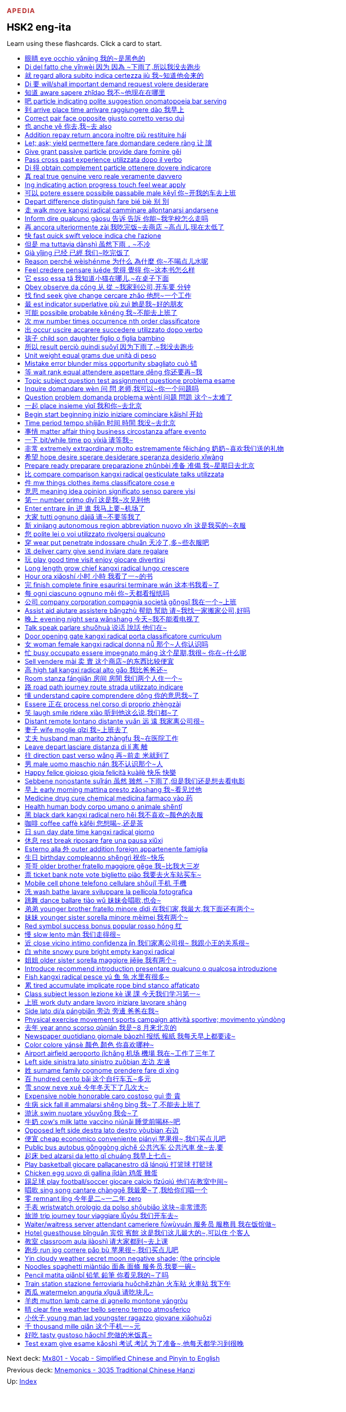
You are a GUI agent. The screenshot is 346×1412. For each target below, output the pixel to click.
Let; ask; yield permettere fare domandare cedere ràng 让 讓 (118, 143)
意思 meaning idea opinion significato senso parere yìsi (110, 491)
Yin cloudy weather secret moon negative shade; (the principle (122, 1259)
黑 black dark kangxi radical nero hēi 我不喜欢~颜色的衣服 (114, 815)
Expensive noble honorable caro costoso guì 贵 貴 (103, 1096)
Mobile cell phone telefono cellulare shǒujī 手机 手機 (106, 883)
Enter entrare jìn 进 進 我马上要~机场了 (85, 508)
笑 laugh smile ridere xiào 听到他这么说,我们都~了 (101, 713)
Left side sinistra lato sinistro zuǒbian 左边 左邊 (97, 1062)
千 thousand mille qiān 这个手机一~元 (83, 1326)
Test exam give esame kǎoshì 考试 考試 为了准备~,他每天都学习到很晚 (134, 1344)
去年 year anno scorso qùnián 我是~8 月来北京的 (101, 1028)
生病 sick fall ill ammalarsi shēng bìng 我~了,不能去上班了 (112, 1105)
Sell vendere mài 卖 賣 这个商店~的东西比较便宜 (99, 661)
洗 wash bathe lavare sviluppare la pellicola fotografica (108, 892)
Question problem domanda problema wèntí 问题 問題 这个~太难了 (128, 397)
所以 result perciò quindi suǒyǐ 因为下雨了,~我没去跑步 (109, 347)
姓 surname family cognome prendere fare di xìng (102, 1070)
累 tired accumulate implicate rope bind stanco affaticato (112, 985)
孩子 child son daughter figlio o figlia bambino (95, 338)
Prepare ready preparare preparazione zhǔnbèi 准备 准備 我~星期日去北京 (140, 466)
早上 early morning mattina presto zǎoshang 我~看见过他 (113, 790)
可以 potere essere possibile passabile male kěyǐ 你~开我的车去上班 (130, 193)
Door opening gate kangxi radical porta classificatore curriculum (123, 636)
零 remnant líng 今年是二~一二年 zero (83, 1199)
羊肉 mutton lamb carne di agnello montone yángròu (106, 1301)
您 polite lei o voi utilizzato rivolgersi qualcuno (95, 534)
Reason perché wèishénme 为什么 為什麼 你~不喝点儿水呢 (116, 261)
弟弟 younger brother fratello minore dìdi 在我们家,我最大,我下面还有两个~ (140, 909)
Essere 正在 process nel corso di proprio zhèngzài (103, 704)
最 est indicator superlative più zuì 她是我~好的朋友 (104, 304)
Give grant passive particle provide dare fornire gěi (103, 152)
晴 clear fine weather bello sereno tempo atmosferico (108, 1309)
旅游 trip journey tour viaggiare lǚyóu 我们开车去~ (101, 1216)
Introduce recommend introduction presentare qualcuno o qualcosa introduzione (151, 969)
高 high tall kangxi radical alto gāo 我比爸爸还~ (96, 670)
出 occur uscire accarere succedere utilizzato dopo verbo (114, 330)
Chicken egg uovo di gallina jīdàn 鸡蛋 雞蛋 (91, 1173)
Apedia (21, 11)
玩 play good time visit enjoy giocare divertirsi (95, 560)
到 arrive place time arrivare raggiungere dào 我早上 (104, 110)
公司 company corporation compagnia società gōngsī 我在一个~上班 (131, 602)
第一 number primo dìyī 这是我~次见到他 (87, 500)
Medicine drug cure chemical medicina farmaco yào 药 (109, 798)
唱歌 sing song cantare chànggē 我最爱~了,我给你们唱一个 (116, 1190)
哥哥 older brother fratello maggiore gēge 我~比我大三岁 (112, 866)
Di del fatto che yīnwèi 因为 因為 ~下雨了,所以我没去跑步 (112, 67)
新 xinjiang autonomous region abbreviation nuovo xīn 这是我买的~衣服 (135, 526)
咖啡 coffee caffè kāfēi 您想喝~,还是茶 (84, 823)
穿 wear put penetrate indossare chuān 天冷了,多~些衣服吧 (117, 543)
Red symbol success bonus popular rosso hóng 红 (103, 926)
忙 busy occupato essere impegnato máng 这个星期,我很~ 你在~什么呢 (135, 653)
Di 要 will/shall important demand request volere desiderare (117, 84)
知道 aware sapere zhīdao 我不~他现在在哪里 (95, 93)
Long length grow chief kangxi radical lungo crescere (107, 568)
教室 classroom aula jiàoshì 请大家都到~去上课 (96, 1241)
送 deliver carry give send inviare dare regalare (96, 551)
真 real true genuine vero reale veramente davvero (103, 176)
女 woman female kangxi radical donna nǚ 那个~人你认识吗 (116, 644)
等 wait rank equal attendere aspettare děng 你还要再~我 (113, 372)
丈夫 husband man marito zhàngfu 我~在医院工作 (101, 738)
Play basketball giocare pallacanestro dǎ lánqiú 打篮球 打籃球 (119, 1164)
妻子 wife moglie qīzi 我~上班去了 (76, 730)
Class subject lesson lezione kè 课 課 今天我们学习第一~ (112, 994)
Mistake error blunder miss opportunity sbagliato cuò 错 (111, 364)
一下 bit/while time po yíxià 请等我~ (79, 440)
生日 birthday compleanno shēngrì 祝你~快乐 (94, 858)
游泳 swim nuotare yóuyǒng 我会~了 (81, 1113)
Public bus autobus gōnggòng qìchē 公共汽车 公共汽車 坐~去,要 (124, 1147)
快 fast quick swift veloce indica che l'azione (93, 236)
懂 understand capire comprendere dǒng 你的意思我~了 (112, 696)
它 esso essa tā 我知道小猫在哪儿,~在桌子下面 (97, 278)
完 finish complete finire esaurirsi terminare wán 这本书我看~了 (122, 585)
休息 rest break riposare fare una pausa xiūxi (94, 840)
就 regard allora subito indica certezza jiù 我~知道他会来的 (114, 76)
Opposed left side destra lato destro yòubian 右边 (102, 1130)
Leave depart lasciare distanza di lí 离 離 (86, 747)
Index (28, 1381)
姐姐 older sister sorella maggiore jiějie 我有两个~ (101, 960)
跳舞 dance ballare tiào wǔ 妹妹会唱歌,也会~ (93, 900)
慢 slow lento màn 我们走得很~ (73, 935)
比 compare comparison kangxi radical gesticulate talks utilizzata (124, 474)
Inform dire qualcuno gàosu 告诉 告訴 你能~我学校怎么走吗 (116, 219)
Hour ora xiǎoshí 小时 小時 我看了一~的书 (89, 576)
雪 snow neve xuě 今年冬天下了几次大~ (87, 1088)
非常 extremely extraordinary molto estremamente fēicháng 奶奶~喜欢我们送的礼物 (154, 449)
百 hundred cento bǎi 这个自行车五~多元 (88, 1079)
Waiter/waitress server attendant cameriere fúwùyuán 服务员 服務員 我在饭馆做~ (150, 1224)
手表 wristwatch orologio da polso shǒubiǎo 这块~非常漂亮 (116, 1207)
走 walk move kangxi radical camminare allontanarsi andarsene (122, 210)
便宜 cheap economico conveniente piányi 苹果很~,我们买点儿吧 (125, 1139)
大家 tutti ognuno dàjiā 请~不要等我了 (83, 517)
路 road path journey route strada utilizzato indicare (104, 687)
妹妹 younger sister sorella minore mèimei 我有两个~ (106, 917)
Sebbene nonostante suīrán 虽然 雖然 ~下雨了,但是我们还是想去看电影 (135, 781)
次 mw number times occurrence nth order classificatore (112, 321)
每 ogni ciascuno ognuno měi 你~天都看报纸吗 (97, 593)
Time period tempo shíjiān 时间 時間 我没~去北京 (100, 423)
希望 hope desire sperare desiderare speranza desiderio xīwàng (124, 457)
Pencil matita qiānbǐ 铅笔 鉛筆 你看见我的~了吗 (96, 1275)
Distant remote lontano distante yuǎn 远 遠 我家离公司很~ (115, 721)
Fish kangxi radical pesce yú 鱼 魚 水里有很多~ (97, 977)
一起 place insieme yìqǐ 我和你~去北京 (83, 406)
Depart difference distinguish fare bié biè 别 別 (97, 202)
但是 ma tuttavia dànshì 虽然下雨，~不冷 (87, 244)
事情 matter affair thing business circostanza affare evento (115, 431)
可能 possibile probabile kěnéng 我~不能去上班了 (101, 313)
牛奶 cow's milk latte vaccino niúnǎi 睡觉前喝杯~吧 (102, 1122)
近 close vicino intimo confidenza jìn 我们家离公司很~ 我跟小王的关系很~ (137, 943)
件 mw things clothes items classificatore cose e (100, 483)
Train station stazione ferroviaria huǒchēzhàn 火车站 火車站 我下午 (128, 1284)
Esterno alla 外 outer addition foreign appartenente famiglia (116, 849)
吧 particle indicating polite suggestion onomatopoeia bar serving (126, 101)
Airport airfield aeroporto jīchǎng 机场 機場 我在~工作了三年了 (120, 1053)
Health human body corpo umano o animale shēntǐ (103, 807)
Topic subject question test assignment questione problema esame (130, 381)
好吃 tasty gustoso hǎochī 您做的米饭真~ (88, 1335)
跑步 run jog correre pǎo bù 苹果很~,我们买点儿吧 (101, 1250)
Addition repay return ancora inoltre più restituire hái (105, 135)
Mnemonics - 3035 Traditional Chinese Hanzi (125, 1370)
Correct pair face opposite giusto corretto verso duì (104, 118)
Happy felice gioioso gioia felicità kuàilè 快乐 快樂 (100, 773)
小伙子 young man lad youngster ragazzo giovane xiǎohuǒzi (118, 1318)
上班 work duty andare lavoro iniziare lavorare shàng (106, 1002)
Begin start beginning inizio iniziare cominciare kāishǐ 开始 (114, 414)
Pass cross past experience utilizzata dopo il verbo (103, 160)
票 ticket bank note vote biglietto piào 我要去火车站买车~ (113, 875)
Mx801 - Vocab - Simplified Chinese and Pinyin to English (131, 1358)
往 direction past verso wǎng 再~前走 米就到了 (97, 755)
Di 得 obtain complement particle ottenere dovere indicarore (118, 168)
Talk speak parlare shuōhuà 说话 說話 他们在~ (96, 628)
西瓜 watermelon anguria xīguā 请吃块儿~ (89, 1292)
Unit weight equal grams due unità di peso (90, 355)
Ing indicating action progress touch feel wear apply (105, 185)
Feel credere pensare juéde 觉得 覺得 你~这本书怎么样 (110, 270)
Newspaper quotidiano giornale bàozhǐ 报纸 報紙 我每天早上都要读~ (130, 1036)
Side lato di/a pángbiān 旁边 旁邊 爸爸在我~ (92, 1011)
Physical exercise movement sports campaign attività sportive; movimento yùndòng (155, 1020)
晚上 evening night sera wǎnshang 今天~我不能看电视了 (112, 619)
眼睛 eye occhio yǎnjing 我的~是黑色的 (85, 58)
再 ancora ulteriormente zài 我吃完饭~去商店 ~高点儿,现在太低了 (124, 227)
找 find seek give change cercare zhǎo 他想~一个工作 (108, 296)
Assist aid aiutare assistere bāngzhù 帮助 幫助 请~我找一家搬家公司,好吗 (137, 611)
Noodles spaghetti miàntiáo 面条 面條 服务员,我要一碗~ (110, 1267)
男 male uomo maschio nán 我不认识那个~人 (94, 764)
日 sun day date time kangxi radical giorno (90, 832)
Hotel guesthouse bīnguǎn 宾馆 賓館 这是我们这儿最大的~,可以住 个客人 (137, 1233)
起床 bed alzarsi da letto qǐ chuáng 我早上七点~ (98, 1156)
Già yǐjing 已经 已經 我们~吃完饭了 (77, 253)
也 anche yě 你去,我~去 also (68, 126)
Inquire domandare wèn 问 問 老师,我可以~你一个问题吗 (112, 389)
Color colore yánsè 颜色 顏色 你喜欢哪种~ (89, 1045)
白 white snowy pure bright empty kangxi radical (99, 952)
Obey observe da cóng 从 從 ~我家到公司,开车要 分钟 (108, 287)
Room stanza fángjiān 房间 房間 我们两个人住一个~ (103, 679)
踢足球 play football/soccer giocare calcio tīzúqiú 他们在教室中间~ (126, 1182)
